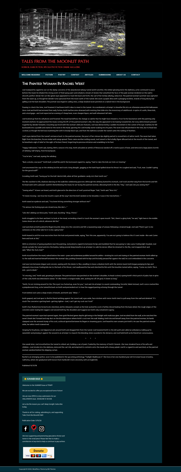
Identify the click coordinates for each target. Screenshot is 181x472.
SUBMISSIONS (105, 74)
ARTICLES (89, 74)
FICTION (49, 74)
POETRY (61, 74)
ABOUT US (121, 74)
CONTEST (75, 74)
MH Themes (51, 469)
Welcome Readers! (31, 74)
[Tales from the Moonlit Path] (72, 54)
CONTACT (135, 74)
